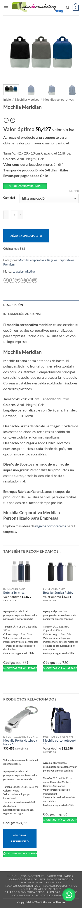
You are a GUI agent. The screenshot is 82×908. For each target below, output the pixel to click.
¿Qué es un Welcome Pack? (41, 889)
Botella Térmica (13, 592)
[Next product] (6, 120)
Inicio (7, 99)
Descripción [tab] (13, 305)
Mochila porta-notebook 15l (59, 742)
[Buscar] (67, 8)
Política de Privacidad (53, 895)
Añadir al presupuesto (26, 235)
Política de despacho (56, 879)
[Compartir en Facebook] (11, 280)
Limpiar (74, 190)
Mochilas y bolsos (27, 99)
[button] (6, 7)
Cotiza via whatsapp (26, 185)
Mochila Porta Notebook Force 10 (20, 742)
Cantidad (9, 197)
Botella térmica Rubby (58, 592)
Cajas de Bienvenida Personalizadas (32, 892)
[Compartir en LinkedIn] (34, 280)
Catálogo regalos (23, 879)
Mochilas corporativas (58, 99)
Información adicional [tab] (22, 314)
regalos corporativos (50, 526)
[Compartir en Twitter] (17, 280)
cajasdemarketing (24, 271)
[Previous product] (12, 120)
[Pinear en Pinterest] (28, 280)
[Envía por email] (23, 280)
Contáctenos (22, 895)
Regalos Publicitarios (60, 885)
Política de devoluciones (41, 882)
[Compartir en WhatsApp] (6, 280)
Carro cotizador (60, 876)
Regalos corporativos (22, 885)
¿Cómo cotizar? (32, 876)
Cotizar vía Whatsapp (21, 668)
